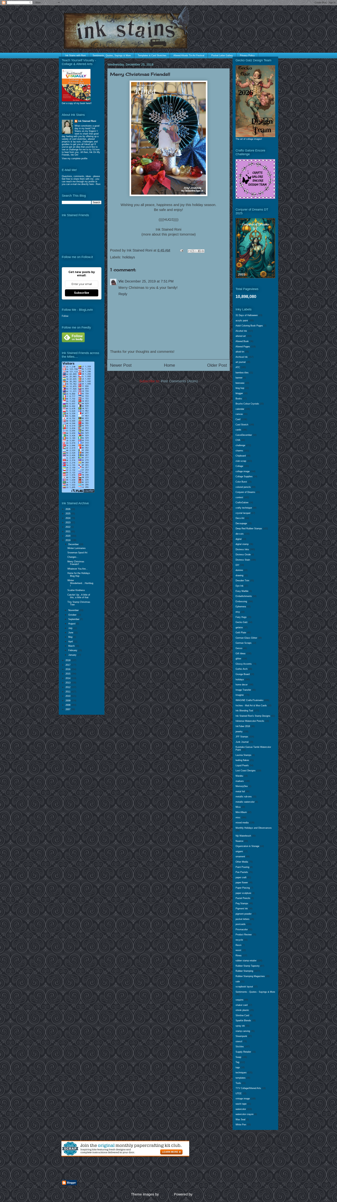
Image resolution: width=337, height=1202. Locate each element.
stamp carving (243, 1031)
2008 (68, 705)
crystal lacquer (243, 513)
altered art (241, 336)
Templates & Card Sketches (152, 55)
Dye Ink (239, 585)
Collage (239, 466)
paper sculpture (243, 893)
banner (239, 377)
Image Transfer (243, 690)
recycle (239, 940)
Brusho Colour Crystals (247, 403)
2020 (68, 536)
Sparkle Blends (243, 1020)
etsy (238, 611)
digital (239, 539)
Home (169, 365)
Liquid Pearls (242, 765)
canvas (239, 414)
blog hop (240, 388)
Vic (121, 281)
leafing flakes (242, 760)
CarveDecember (244, 435)
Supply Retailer (243, 1051)
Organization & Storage (247, 846)
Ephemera (241, 606)
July (70, 628)
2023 (68, 522)
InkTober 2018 (243, 726)
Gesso (239, 648)
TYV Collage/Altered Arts (248, 1088)
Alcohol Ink (241, 331)
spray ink (240, 1025)
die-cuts (240, 533)
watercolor (241, 1109)
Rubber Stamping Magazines (250, 976)
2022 (68, 527)
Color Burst (241, 481)
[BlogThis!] (192, 251)
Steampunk (241, 1036)
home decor (241, 684)
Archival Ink (242, 357)
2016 (68, 669)
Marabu (239, 775)
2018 (68, 660)
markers (240, 781)
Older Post (217, 365)
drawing (239, 575)
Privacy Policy (247, 55)
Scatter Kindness (76, 590)
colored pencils (243, 487)
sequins (239, 999)
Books (239, 398)
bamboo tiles (242, 372)
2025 (68, 513)
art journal (241, 362)
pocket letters (242, 919)
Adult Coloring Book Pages (249, 325)
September (74, 619)
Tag (237, 1062)
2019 (68, 540)
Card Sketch (242, 424)
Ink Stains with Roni (75, 55)
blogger (239, 393)
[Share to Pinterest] (202, 251)
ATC (238, 367)
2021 (68, 531)
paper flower (242, 882)
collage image (243, 471)
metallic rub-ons (244, 796)
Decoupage (241, 523)
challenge (240, 445)
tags (238, 1067)
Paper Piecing (243, 887)
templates (241, 1077)
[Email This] (189, 251)
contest (239, 497)
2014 (68, 678)
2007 (68, 709)
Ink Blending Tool (244, 710)
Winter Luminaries (76, 548)
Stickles (240, 1046)
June (71, 632)
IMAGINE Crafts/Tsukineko (249, 700)
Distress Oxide (243, 554)
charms (239, 450)
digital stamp (242, 544)
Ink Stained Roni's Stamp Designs (253, 716)
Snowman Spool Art (77, 552)
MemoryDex (242, 786)
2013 (68, 682)
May (70, 637)
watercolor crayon (244, 1114)
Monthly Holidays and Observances (254, 828)
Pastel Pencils (243, 898)
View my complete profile (74, 158)
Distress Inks (242, 549)
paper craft (241, 877)
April (71, 641)
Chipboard (241, 455)
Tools (238, 1083)
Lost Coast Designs (246, 770)
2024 (68, 518)
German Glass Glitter (246, 638)
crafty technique (244, 507)
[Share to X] (196, 251)
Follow (65, 316)
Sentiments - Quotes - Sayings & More (255, 992)
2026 (68, 509)
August (72, 623)
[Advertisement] (102, 1168)
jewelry (239, 731)
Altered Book (242, 341)
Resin (238, 945)
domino (239, 570)
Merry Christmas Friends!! (75, 563)
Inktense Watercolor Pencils (250, 721)
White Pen (241, 1124)
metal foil (240, 791)
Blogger (199, 1194)
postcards (241, 924)
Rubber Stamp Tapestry (248, 966)
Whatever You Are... (77, 568)
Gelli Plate (241, 632)
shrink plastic (242, 1010)
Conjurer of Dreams (245, 492)
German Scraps (244, 643)
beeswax (240, 383)
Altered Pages (243, 346)
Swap (238, 1057)
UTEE (239, 1093)
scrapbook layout (244, 986)
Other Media (242, 861)
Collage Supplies (244, 476)
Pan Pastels (242, 872)
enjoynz (166, 1194)
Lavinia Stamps (243, 755)
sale (238, 981)
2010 (68, 696)
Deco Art (240, 518)
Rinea (238, 955)
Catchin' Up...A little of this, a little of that (78, 596)
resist (238, 950)
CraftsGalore (242, 502)
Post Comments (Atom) (179, 381)
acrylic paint (242, 320)
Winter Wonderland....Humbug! (80, 583)
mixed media (242, 822)
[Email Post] (181, 250)
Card (238, 419)
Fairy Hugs (241, 617)
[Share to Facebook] (199, 251)
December (73, 544)
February (73, 650)
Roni (98, 184)
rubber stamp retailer (246, 960)
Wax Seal (240, 1119)
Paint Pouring (242, 867)
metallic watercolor (245, 802)
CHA (238, 440)
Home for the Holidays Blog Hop (78, 574)
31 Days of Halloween (247, 315)
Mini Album (241, 812)
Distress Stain (243, 559)
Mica (238, 807)
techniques (241, 1072)
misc (238, 817)
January (72, 655)
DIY (237, 565)
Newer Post (121, 365)
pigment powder (244, 913)
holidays (128, 257)
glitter (238, 658)
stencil (239, 1041)
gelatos (239, 627)
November (73, 610)
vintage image (243, 1098)
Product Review (244, 934)
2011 (68, 691)
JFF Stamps (242, 736)
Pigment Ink (242, 908)
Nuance (239, 841)
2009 (68, 700)
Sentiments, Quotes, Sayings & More (112, 55)
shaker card (241, 1005)
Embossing (241, 601)
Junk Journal (242, 742)
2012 (68, 687)
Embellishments (244, 596)
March (71, 646)
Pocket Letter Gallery (222, 55)
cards (238, 429)
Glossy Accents (244, 664)
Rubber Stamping (244, 971)
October (72, 614)
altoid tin (240, 351)
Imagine (240, 695)
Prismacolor (242, 929)
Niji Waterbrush (243, 835)
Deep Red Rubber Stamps (249, 528)
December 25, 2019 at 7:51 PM (149, 281)
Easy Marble (242, 591)
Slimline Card (242, 1015)
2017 (68, 665)
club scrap (241, 461)
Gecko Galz (242, 622)
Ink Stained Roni (87, 121)
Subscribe (81, 292)
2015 (68, 673)
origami (239, 851)
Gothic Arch (241, 669)
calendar (240, 409)
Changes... (72, 557)
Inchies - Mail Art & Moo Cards (251, 705)
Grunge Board (243, 674)
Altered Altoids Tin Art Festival (188, 55)
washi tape (241, 1104)
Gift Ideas (241, 653)
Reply (122, 294)
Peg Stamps (242, 903)
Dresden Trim (242, 580)
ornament (240, 856)
